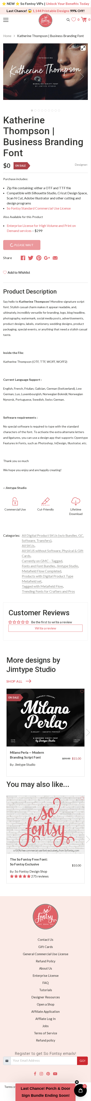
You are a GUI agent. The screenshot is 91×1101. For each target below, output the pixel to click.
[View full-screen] (83, 48)
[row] (45, 732)
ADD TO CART (68, 738)
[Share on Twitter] (30, 257)
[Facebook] (35, 1074)
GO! (82, 1060)
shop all (14, 681)
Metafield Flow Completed (41, 571)
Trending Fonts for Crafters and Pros (48, 591)
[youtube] (55, 1074)
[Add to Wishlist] (82, 691)
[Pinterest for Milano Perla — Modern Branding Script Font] (49, 738)
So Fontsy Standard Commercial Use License (39, 208)
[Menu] (13, 19)
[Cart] (84, 19)
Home (7, 36)
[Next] (79, 75)
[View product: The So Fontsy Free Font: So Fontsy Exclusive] (45, 824)
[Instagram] (41, 1074)
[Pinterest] (48, 1074)
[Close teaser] (77, 1082)
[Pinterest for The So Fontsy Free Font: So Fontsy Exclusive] (49, 845)
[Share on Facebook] (23, 257)
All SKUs (28, 546)
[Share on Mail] (55, 257)
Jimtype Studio (67, 566)
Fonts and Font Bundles (38, 566)
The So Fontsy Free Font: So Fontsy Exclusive (29, 861)
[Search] (68, 19)
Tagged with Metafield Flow (42, 586)
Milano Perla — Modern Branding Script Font (27, 755)
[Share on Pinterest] (38, 257)
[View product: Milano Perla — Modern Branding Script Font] (45, 717)
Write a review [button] (45, 628)
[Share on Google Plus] (47, 257)
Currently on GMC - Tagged (42, 561)
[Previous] (11, 75)
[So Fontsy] (45, 20)
